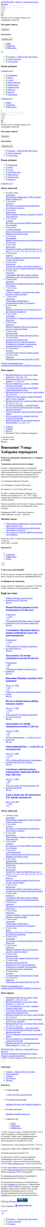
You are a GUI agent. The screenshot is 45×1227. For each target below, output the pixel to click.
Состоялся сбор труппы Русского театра (22, 353)
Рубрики (9, 429)
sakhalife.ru (12, 1184)
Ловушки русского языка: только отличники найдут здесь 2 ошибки (24, 398)
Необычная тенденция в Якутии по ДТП (22, 359)
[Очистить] (2, 12)
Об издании (13, 62)
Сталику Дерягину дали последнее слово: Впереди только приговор (23, 293)
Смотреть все (7, 39)
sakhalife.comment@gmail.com (18, 1114)
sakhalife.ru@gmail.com (15, 1104)
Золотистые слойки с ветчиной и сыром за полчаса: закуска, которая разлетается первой (24, 267)
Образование (11, 238)
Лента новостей (14, 59)
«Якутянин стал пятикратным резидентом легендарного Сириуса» (23, 529)
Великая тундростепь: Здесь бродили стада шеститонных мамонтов (23, 310)
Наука (8, 307)
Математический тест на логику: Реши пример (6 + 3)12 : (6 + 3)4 (22, 376)
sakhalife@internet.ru (33, 1104)
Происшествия (12, 333)
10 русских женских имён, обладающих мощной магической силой (22, 389)
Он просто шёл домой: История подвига (22, 335)
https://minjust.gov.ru (16, 1163)
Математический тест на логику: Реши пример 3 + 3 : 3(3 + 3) (22, 380)
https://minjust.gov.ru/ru (17, 1170)
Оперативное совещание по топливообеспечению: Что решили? (20, 302)
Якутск (9, 431)
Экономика (10, 195)
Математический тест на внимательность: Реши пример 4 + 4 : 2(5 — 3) (23, 421)
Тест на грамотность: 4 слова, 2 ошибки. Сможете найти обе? (22, 384)
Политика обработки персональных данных (19, 1054)
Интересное (10, 212)
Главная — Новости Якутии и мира (22, 57)
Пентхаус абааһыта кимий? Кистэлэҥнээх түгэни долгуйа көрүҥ (23, 259)
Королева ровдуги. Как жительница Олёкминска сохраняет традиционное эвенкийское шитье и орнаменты (21, 344)
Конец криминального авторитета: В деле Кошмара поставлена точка (23, 233)
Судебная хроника (13, 229)
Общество (10, 273)
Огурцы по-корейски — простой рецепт (22, 405)
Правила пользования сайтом (13, 1056)
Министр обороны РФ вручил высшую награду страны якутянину (22, 328)
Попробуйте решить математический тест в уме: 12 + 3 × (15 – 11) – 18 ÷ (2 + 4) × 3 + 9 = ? (24, 250)
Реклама (9, 1080)
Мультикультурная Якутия (16, 340)
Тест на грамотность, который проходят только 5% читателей (22, 417)
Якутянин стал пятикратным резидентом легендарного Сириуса (22, 207)
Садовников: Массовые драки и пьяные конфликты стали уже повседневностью (22, 276)
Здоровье (9, 221)
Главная (9, 427)
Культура (9, 204)
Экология (10, 281)
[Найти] (3, 9)
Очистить (5, 30)
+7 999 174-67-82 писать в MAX (19, 1095)
